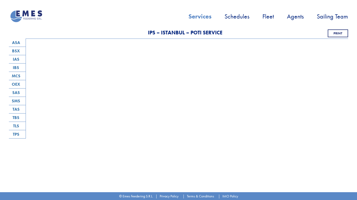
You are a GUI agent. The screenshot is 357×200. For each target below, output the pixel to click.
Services (199, 16)
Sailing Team (332, 16)
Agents (295, 16)
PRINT (337, 33)
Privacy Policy (169, 196)
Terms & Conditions (200, 196)
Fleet (268, 16)
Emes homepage (26, 16)
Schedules (236, 16)
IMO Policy (230, 196)
